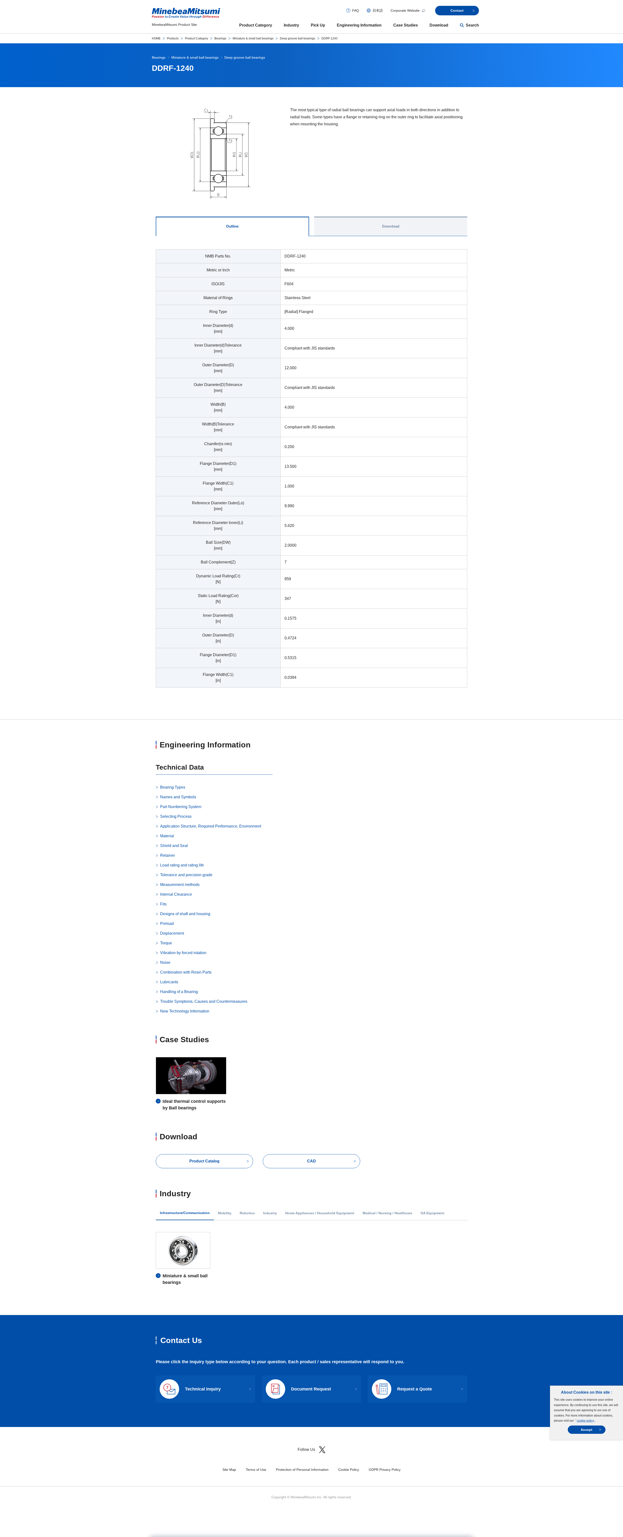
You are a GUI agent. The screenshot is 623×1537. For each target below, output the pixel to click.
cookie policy (585, 1420)
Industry (291, 25)
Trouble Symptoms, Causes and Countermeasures (203, 1001)
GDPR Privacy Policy (385, 1470)
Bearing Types (172, 787)
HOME (156, 38)
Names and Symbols (178, 797)
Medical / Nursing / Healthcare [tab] (387, 1213)
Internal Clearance (176, 894)
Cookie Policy (348, 1470)
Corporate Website (405, 10)
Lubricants (169, 982)
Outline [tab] (232, 226)
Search (472, 25)
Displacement (172, 933)
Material (167, 836)
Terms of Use (256, 1470)
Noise (165, 962)
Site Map (229, 1470)
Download (439, 25)
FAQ (355, 10)
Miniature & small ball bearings (253, 38)
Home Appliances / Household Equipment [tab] (319, 1213)
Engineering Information (359, 25)
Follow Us (306, 1449)
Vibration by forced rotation (183, 953)
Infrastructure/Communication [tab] (185, 1213)
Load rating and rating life (182, 865)
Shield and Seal (174, 846)
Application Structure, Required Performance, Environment (210, 826)
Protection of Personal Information (302, 1470)
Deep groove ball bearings (297, 38)
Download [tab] (390, 226)
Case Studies (405, 25)
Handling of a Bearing (179, 992)
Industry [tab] (270, 1213)
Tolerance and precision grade (186, 875)
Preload (167, 923)
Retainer (167, 855)
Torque (166, 943)
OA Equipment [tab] (432, 1213)
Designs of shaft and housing (185, 914)
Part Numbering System (180, 807)
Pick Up (318, 25)
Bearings (220, 38)
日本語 (378, 10)
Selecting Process (176, 816)
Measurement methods (180, 885)
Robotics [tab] (247, 1213)
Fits (163, 904)
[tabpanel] (311, 471)
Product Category (255, 25)
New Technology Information (184, 1011)
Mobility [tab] (224, 1213)
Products (173, 38)
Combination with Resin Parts (185, 972)
